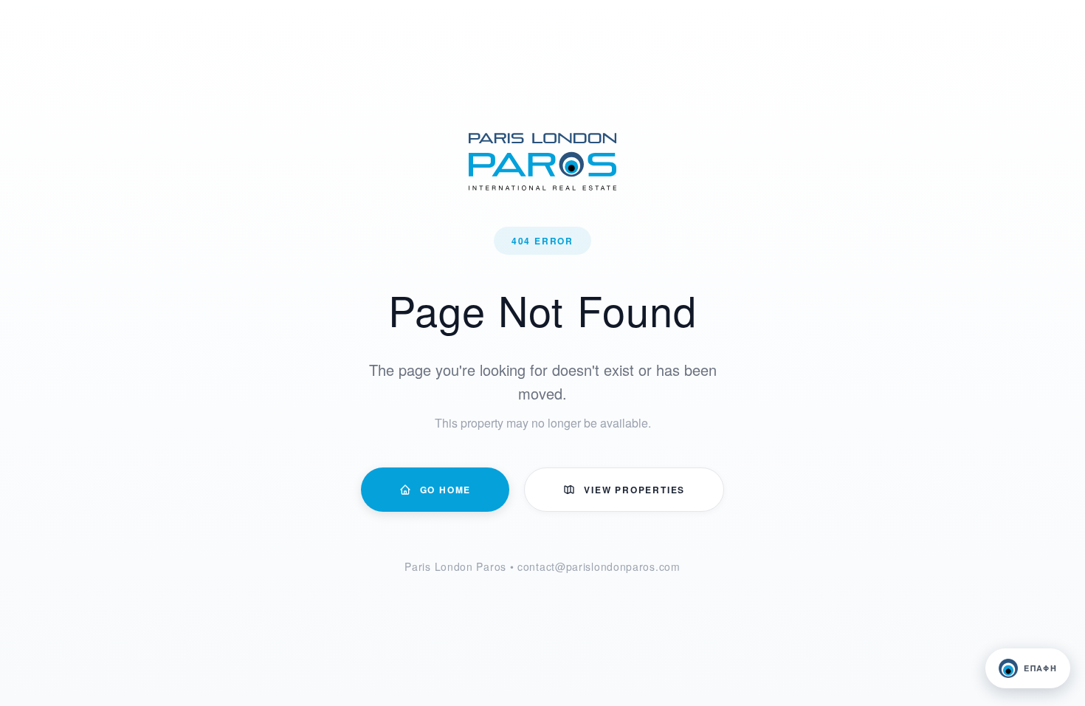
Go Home (446, 489)
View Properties (634, 489)
